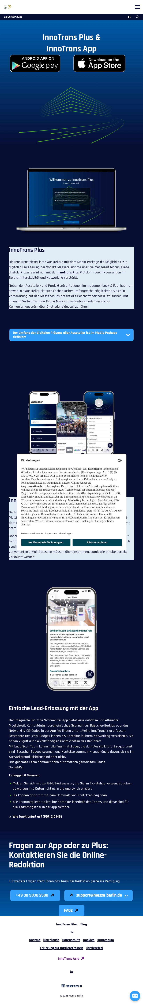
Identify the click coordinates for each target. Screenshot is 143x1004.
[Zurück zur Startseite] (6, 7)
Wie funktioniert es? (37, 816)
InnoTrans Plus (68, 272)
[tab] (71, 335)
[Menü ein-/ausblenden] (137, 7)
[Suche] (137, 17)
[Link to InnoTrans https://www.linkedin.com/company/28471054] (71, 972)
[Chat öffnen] (135, 996)
